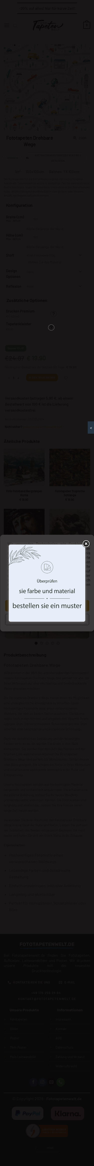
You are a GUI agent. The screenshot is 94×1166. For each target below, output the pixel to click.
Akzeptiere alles (47, 605)
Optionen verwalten (46, 619)
